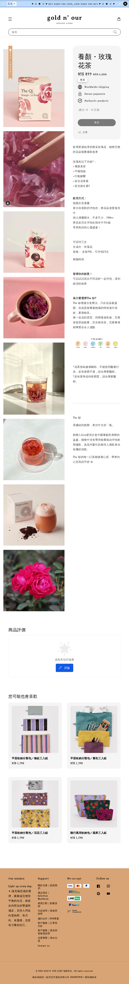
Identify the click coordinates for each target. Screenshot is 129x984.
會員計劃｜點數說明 (47, 905)
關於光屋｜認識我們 (47, 887)
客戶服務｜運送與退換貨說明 (47, 932)
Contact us (44, 945)
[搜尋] (115, 32)
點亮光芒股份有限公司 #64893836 (64, 977)
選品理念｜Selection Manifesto (44, 895)
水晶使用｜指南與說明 (47, 912)
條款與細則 (38, 977)
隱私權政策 (91, 977)
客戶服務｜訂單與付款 (47, 924)
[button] (10, 19)
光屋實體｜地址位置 (47, 939)
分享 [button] (85, 132)
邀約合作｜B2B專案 (48, 918)
